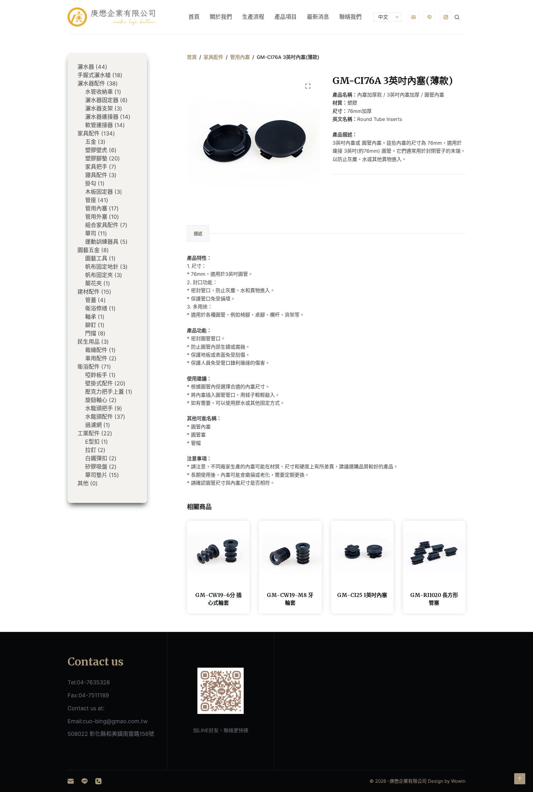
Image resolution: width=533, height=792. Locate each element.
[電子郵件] (413, 17)
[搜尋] (457, 17)
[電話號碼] (446, 17)
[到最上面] (519, 778)
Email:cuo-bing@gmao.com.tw (108, 721)
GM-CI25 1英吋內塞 (362, 595)
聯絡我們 (350, 17)
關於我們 (221, 17)
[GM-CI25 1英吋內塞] (362, 552)
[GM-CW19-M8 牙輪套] (290, 552)
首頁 (194, 17)
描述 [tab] (198, 233)
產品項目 (286, 17)
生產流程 (253, 17)
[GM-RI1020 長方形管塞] (434, 552)
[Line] (430, 17)
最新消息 (318, 17)
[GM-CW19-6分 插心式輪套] (218, 552)
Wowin (458, 781)
